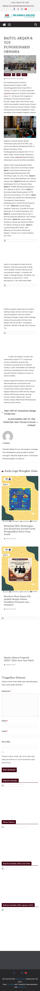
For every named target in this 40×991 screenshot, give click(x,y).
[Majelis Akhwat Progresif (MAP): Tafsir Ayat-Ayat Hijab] (20, 618)
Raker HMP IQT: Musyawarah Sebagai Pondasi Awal (20, 412)
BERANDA (7, 74)
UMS (18, 74)
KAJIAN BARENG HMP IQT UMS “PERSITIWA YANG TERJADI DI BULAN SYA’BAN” (19, 422)
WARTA (24, 74)
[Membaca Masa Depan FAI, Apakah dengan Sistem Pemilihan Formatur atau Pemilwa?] (20, 548)
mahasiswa (19, 157)
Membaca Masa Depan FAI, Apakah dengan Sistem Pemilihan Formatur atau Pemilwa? (17, 600)
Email (4, 731)
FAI (13, 74)
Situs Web (6, 742)
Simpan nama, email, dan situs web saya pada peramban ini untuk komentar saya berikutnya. (18, 759)
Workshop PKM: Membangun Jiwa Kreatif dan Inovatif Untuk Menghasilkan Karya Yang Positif (19, 530)
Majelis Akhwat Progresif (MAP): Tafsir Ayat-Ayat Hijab (19, 659)
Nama (5, 721)
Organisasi (7, 93)
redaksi (21, 78)
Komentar (6, 691)
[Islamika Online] (4, 24)
